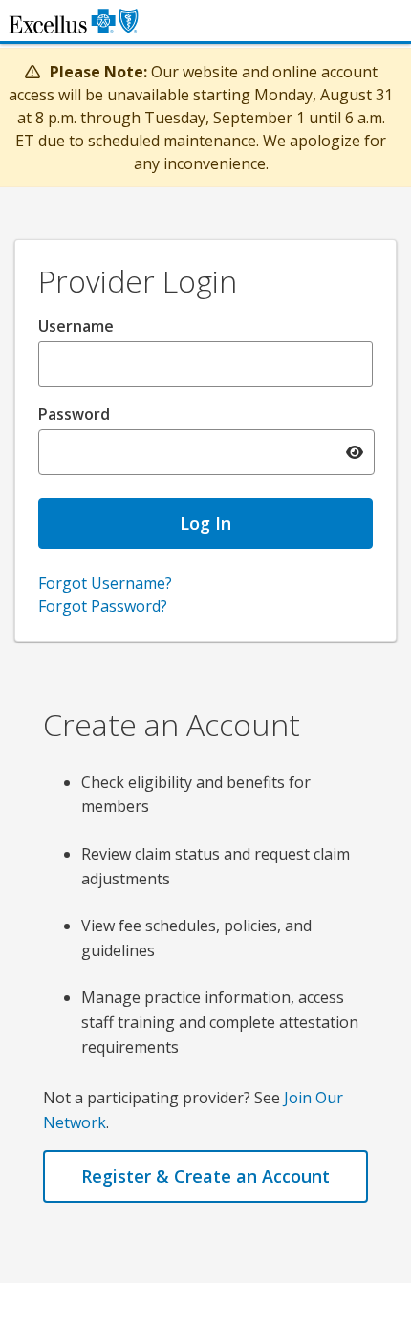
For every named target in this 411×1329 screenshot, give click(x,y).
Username (76, 326)
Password (74, 414)
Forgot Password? (102, 606)
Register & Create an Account (205, 1176)
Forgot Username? (105, 583)
